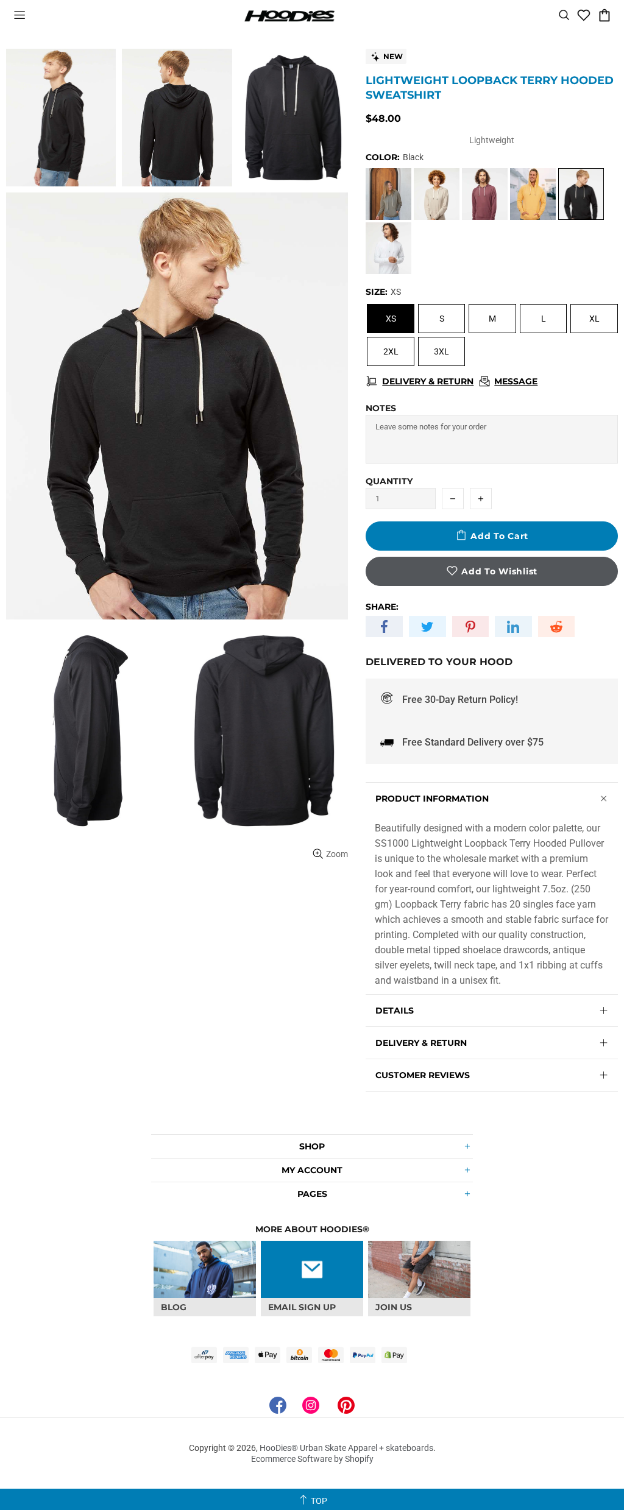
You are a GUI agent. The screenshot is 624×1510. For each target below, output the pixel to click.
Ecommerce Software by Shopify (312, 1459)
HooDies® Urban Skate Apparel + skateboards (289, 15)
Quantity (389, 481)
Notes (381, 408)
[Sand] (436, 194)
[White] (388, 248)
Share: (382, 606)
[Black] (581, 194)
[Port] (485, 194)
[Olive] (388, 194)
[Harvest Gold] (533, 194)
